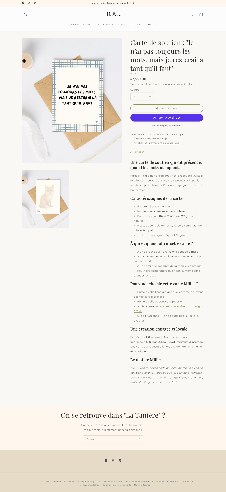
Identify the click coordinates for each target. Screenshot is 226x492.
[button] (25, 14)
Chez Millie (46, 481)
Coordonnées (187, 481)
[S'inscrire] (139, 439)
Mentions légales (142, 485)
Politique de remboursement (139, 481)
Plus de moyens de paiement (166, 125)
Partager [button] (139, 151)
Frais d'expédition (155, 84)
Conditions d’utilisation (167, 481)
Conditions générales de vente (116, 485)
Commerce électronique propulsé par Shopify (72, 481)
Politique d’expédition (89, 485)
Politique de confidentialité (110, 481)
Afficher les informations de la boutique (157, 142)
